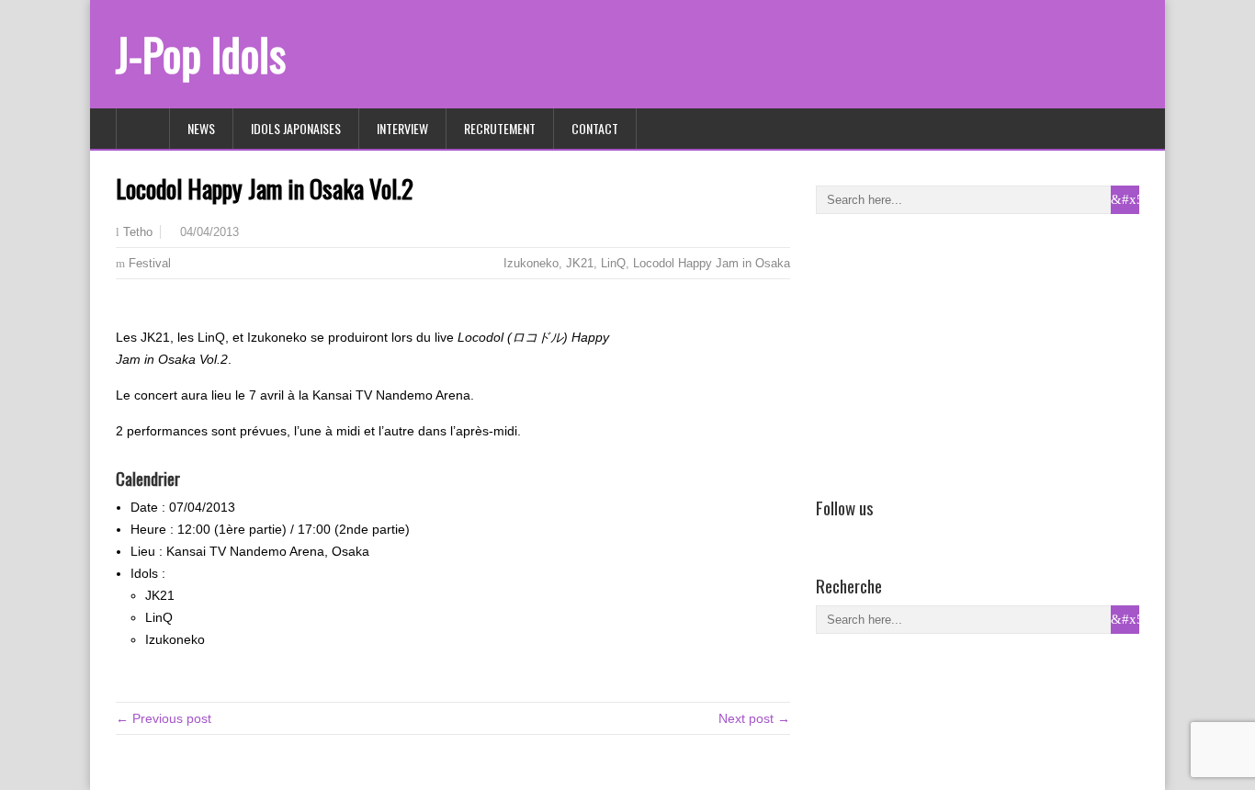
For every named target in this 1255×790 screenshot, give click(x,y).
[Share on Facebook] (127, 309)
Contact (594, 128)
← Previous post (163, 718)
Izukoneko (531, 263)
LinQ (613, 263)
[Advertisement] (953, 352)
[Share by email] (180, 309)
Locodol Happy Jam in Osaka (711, 263)
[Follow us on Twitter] (853, 534)
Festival (150, 263)
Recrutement (500, 128)
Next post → (754, 718)
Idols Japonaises (296, 128)
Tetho (138, 232)
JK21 (580, 263)
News (201, 128)
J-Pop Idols (201, 53)
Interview (402, 128)
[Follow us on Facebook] (827, 534)
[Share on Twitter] (153, 309)
